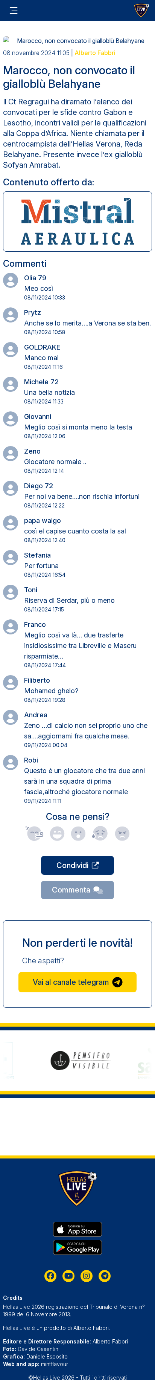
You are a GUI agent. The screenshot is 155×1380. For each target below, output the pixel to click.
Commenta (71, 889)
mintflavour (54, 1364)
